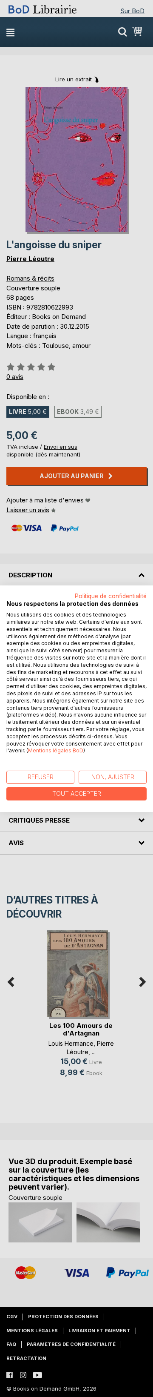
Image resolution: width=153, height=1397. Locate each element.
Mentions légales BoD (55, 750)
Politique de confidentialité (111, 595)
